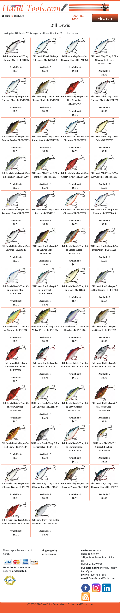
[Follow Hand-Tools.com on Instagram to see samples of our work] (96, 587)
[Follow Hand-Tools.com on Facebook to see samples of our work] (85, 587)
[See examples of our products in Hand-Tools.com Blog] (85, 596)
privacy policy (49, 554)
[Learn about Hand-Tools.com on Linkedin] (106, 587)
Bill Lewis (19, 16)
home (7, 16)
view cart (105, 18)
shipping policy (49, 550)
